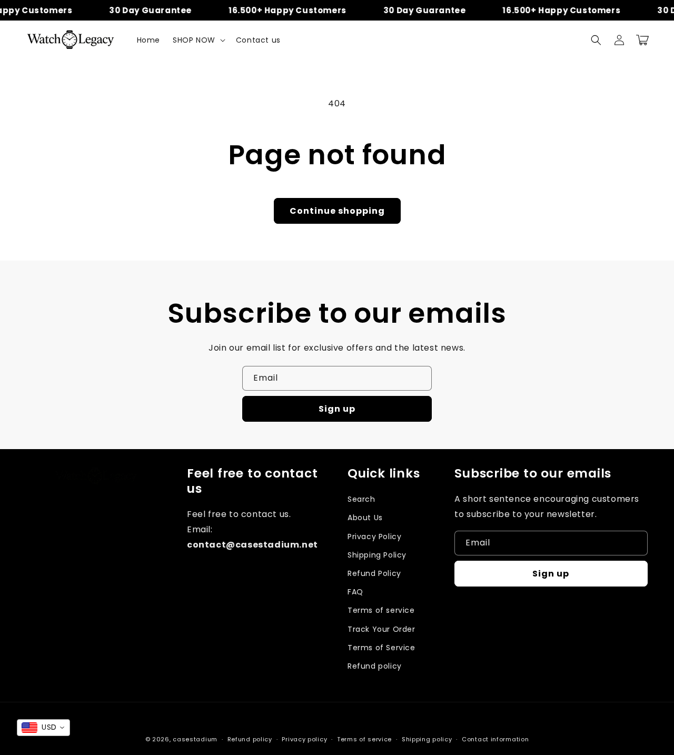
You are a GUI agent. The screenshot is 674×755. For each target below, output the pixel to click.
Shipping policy (427, 739)
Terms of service (381, 610)
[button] (198, 40)
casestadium (195, 739)
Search (361, 499)
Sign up (337, 409)
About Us (365, 517)
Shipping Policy (377, 555)
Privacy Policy (374, 536)
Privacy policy (304, 739)
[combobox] (43, 727)
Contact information (495, 739)
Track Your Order (381, 629)
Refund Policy (374, 573)
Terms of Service (381, 647)
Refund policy (375, 666)
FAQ (355, 592)
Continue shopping (337, 211)
